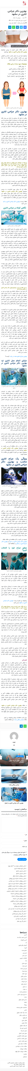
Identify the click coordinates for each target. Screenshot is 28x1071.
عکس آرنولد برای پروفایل (20, 906)
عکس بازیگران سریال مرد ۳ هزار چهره (17, 866)
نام (26, 835)
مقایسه (25, 1054)
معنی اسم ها (24, 1031)
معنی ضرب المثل (23, 1033)
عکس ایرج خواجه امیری (20, 869)
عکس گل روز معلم (21, 921)
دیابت (25, 997)
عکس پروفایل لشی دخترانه (19, 899)
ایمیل (25, 841)
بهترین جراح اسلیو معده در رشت (18, 356)
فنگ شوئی (24, 1023)
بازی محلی (24, 963)
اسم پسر (25, 953)
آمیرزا (25, 948)
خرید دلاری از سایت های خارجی (17, 1066)
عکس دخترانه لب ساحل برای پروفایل (17, 889)
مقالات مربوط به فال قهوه (21, 1052)
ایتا (26, 961)
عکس (25, 1010)
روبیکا (25, 1005)
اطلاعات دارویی (23, 958)
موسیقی (25, 1057)
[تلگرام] (21, 726)
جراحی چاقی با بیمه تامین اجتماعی (16, 761)
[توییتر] (21, 27)
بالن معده (24, 966)
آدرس (25, 935)
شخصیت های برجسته (22, 1007)
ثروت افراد (24, 974)
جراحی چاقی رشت (19, 720)
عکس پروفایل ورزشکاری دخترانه (18, 894)
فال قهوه (25, 1018)
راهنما (25, 1002)
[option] (14, 757)
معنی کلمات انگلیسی (22, 1036)
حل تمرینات (24, 982)
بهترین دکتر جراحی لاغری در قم (11, 201)
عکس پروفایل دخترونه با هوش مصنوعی (16, 891)
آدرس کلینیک (24, 940)
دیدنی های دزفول (23, 1000)
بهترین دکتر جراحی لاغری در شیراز (18, 541)
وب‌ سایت (24, 847)
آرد (26, 943)
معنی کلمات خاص (23, 1041)
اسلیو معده (24, 950)
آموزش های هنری (23, 945)
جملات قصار (24, 979)
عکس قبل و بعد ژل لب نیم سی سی (17, 909)
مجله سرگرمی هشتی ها (19, 1065)
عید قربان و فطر (23, 1015)
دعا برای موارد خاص (22, 995)
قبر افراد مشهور (23, 1026)
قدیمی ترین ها (23, 1028)
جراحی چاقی (20, 756)
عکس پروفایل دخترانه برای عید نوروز (17, 884)
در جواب (25, 989)
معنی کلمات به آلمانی (22, 1039)
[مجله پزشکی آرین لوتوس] (24, 3)
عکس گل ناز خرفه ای (21, 919)
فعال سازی (24, 1020)
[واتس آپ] (25, 726)
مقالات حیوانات (23, 1049)
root (23, 18)
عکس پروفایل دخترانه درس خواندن (17, 881)
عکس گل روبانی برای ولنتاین (19, 914)
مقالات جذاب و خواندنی (21, 1046)
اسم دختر (24, 956)
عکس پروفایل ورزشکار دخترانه (19, 896)
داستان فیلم (24, 984)
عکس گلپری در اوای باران (20, 916)
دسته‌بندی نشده (23, 992)
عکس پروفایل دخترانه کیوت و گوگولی (17, 886)
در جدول (25, 987)
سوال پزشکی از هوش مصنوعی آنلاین (16, 1063)
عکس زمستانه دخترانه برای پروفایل (17, 879)
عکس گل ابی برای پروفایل (19, 911)
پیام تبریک (24, 971)
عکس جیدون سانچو (21, 871)
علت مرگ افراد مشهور (22, 1013)
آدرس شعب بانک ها (22, 937)
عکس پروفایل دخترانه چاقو (19, 876)
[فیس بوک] (25, 27)
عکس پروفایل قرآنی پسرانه (19, 904)
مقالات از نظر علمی (22, 1044)
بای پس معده (23, 969)
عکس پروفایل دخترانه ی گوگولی (18, 901)
